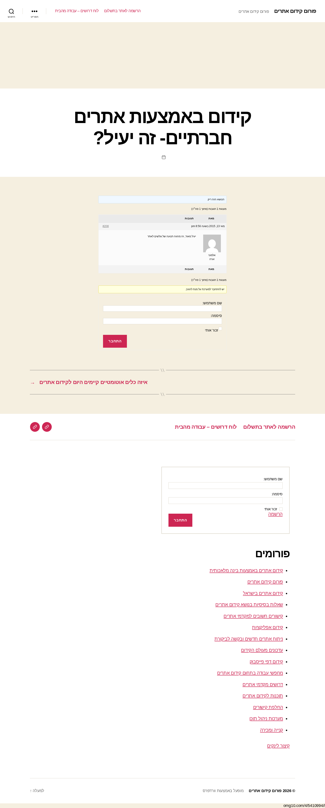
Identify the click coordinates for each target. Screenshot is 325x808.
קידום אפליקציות (267, 627)
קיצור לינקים (278, 745)
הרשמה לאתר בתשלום (122, 11)
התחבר (114, 341)
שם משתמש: (212, 303)
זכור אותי (211, 330)
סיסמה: (216, 316)
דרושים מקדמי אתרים (263, 684)
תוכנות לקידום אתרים (263, 695)
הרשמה (275, 514)
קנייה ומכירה (271, 730)
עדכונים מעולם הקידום (262, 650)
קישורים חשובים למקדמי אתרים (253, 616)
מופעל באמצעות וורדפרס (223, 791)
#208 (106, 226)
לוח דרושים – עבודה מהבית (77, 11)
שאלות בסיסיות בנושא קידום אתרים (249, 604)
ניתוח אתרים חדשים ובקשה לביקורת (248, 638)
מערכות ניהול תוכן (266, 718)
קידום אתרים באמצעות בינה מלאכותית (246, 570)
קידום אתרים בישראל (263, 593)
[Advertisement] (162, 55)
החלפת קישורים (268, 707)
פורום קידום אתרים (295, 11)
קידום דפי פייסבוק (266, 661)
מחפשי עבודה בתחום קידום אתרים (250, 672)
